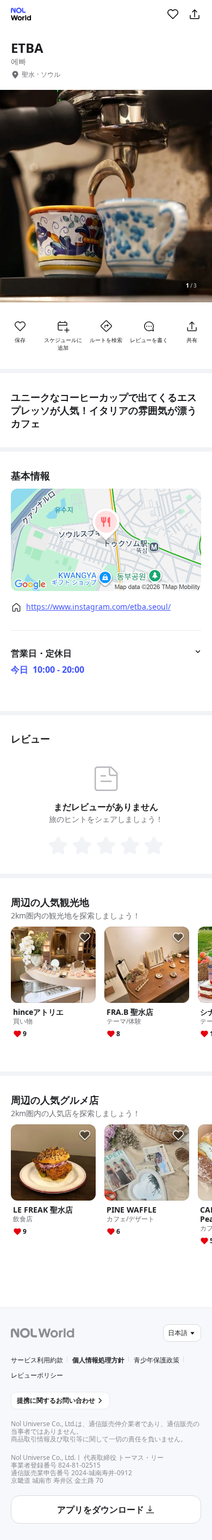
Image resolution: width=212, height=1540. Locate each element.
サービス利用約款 (37, 1360)
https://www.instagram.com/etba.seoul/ (98, 607)
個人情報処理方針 (98, 1360)
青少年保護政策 (156, 1360)
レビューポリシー (37, 1375)
